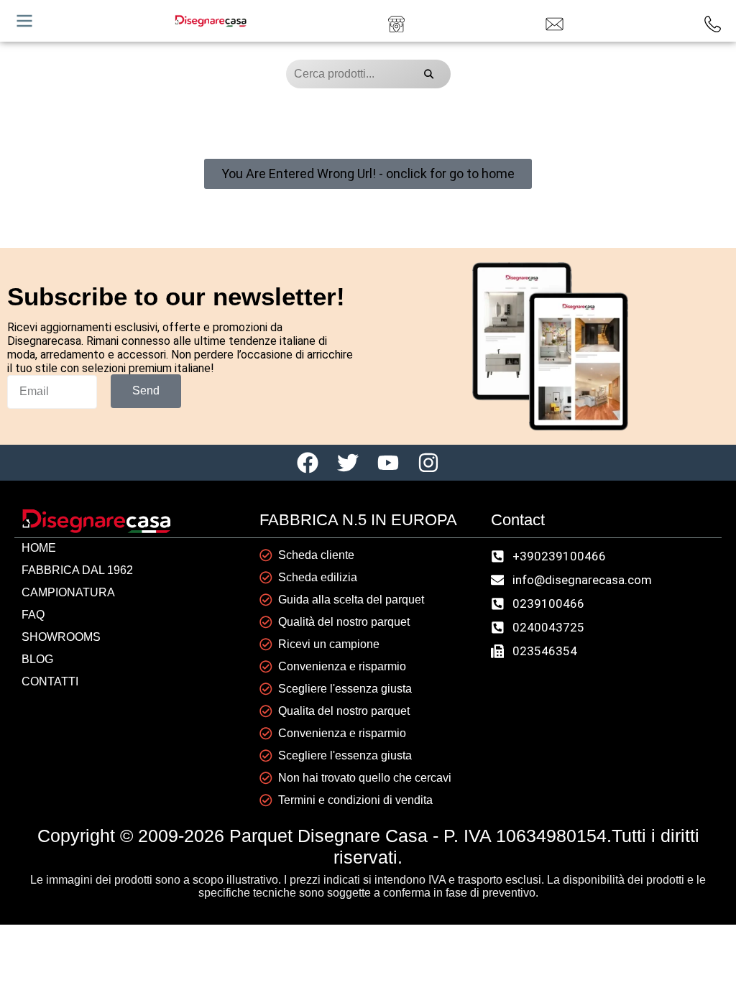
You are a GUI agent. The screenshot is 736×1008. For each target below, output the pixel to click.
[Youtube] (388, 462)
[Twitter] (348, 462)
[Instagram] (428, 462)
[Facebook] (307, 462)
